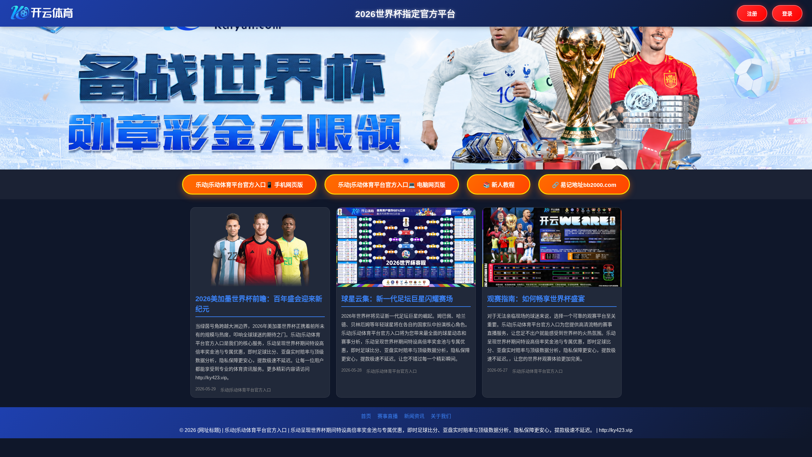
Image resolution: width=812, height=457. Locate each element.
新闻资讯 (414, 416)
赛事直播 (387, 416)
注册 (752, 14)
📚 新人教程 (498, 185)
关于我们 (441, 416)
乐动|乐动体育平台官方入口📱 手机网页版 (249, 185)
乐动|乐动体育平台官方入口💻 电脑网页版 (391, 185)
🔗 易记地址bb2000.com (584, 185)
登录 (787, 14)
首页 (366, 416)
